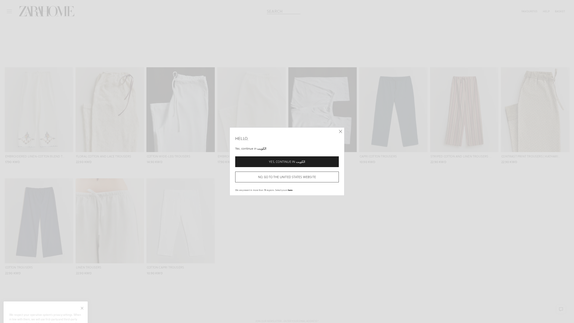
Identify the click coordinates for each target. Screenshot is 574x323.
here (290, 190)
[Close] (340, 131)
